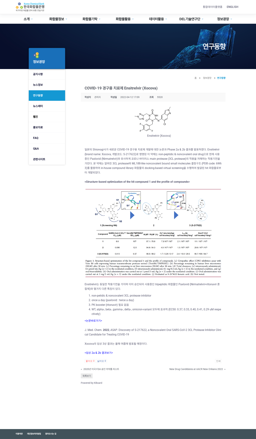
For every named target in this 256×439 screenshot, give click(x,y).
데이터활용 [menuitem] (156, 19)
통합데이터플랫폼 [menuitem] (212, 7)
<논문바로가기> (93, 320)
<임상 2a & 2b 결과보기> (99, 352)
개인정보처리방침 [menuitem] (34, 434)
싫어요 (101, 361)
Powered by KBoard (91, 382)
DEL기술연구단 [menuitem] (189, 19)
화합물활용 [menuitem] (123, 19)
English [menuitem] (232, 7)
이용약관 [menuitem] (19, 434)
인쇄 (218, 361)
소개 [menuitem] (27, 19)
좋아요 (90, 361)
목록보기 (87, 375)
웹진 (35, 116)
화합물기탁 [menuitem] (90, 19)
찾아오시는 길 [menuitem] (50, 434)
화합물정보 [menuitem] (56, 19)
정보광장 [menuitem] (223, 19)
